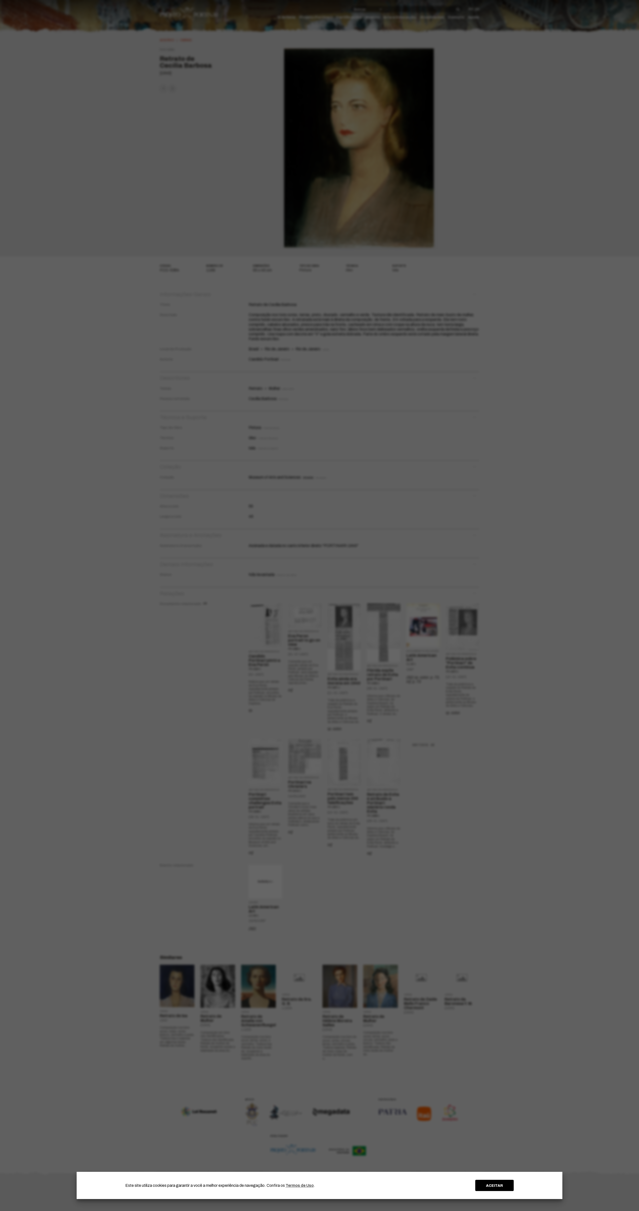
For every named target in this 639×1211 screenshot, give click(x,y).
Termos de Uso (300, 1185)
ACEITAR (494, 1186)
